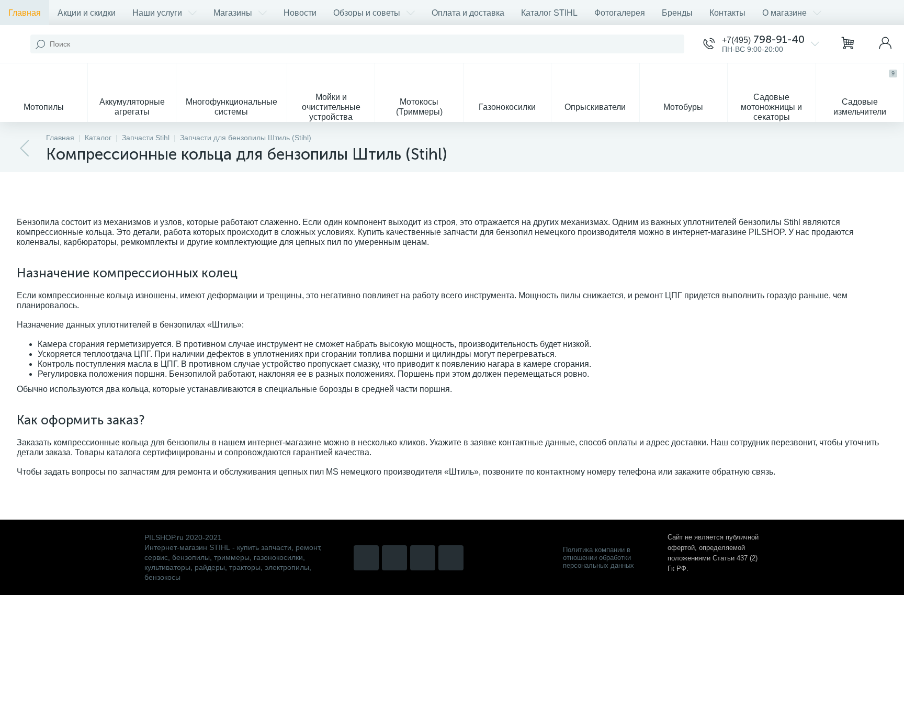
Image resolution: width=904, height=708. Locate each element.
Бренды (677, 12)
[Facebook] (451, 557)
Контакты (727, 12)
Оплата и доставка (468, 12)
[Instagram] (366, 557)
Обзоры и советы (366, 12)
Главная (24, 12)
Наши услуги (157, 12)
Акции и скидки (87, 12)
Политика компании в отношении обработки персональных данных (598, 557)
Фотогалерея (619, 12)
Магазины (232, 12)
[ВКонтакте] (422, 557)
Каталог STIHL (549, 12)
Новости (300, 12)
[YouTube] (394, 557)
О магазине (784, 12)
